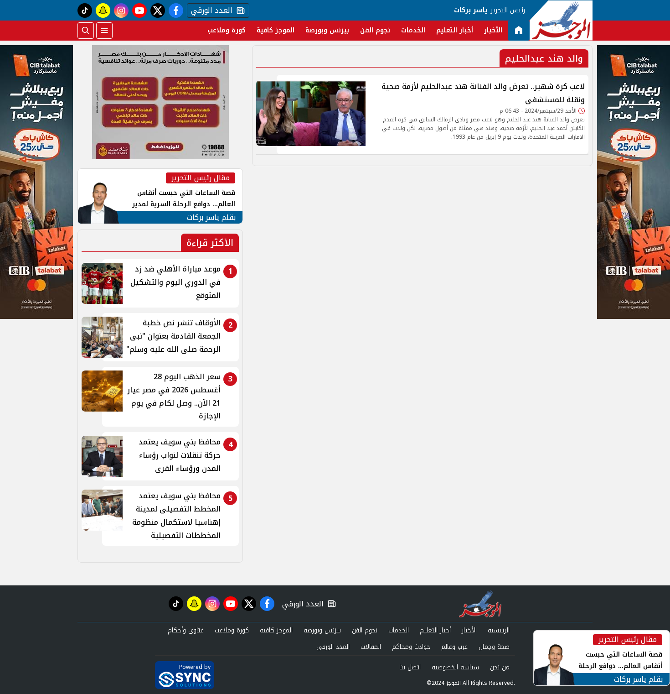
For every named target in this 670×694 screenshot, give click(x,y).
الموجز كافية (275, 30)
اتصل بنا (410, 667)
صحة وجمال (494, 647)
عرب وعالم (454, 647)
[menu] (104, 30)
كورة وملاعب (226, 30)
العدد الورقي (209, 10)
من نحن (500, 667)
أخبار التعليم (454, 30)
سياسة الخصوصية (455, 667)
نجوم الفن (375, 30)
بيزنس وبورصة (327, 30)
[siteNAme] (561, 20)
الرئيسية (499, 630)
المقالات (371, 647)
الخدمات (413, 30)
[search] (85, 30)
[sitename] (480, 603)
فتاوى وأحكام (186, 630)
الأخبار (493, 30)
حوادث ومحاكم (411, 647)
